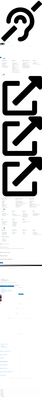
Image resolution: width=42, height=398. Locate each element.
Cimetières (3, 206)
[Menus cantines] (1, 353)
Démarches (14, 60)
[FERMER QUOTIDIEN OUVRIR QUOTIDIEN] (4, 209)
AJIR (13, 213)
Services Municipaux (4, 63)
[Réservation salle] (1, 366)
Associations (3, 375)
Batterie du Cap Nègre (4, 233)
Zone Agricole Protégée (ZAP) (19, 205)
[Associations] (1, 373)
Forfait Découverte (4, 215)
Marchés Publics (35, 63)
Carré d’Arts (14, 221)
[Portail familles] (1, 363)
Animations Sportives (4, 224)
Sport (2, 219)
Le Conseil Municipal (4, 65)
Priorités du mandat (4, 62)
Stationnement (3, 201)
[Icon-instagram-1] (4, 44)
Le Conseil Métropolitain (4, 67)
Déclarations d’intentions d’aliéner (19, 204)
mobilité (23, 219)
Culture (13, 219)
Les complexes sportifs (4, 221)
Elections (14, 66)
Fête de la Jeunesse (4, 240)
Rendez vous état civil (15, 62)
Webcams (3, 202)
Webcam (2, 358)
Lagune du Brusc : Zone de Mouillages (37, 234)
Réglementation (31, 201)
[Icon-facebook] (1, 44)
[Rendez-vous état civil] (1, 349)
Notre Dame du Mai (4, 234)
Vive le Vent (3, 239)
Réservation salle (4, 368)
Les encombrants (4, 205)
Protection (31, 202)
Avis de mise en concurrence (16, 71)
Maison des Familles (35, 213)
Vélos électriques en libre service (26, 221)
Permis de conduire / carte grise (16, 65)
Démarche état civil (15, 63)
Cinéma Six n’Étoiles (15, 223)
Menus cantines (3, 354)
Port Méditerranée (35, 233)
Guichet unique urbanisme (6, 371)
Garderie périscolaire (25, 215)
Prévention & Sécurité (25, 60)
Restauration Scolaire (25, 216)
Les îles (13, 233)
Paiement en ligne (3, 75)
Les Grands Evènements (5, 236)
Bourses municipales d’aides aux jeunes (17, 215)
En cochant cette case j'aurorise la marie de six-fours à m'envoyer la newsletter (10, 285)
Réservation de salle (15, 69)
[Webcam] (1, 356)
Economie (34, 60)
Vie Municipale (4, 60)
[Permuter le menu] (0, 57)
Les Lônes (24, 233)
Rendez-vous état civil (5, 351)
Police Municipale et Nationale (26, 62)
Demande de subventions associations (17, 72)
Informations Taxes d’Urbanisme (19, 202)
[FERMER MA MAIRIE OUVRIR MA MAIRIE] (4, 58)
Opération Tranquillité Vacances (26, 65)
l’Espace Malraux (14, 224)
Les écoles (24, 213)
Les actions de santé (35, 215)
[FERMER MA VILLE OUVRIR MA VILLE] (3, 74)
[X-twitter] (2, 44)
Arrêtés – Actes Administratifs (5, 66)
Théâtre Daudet (14, 225)
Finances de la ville (35, 62)
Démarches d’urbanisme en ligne (19, 201)
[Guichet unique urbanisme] (1, 370)
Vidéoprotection (24, 63)
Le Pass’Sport (3, 223)
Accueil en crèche (4, 213)
